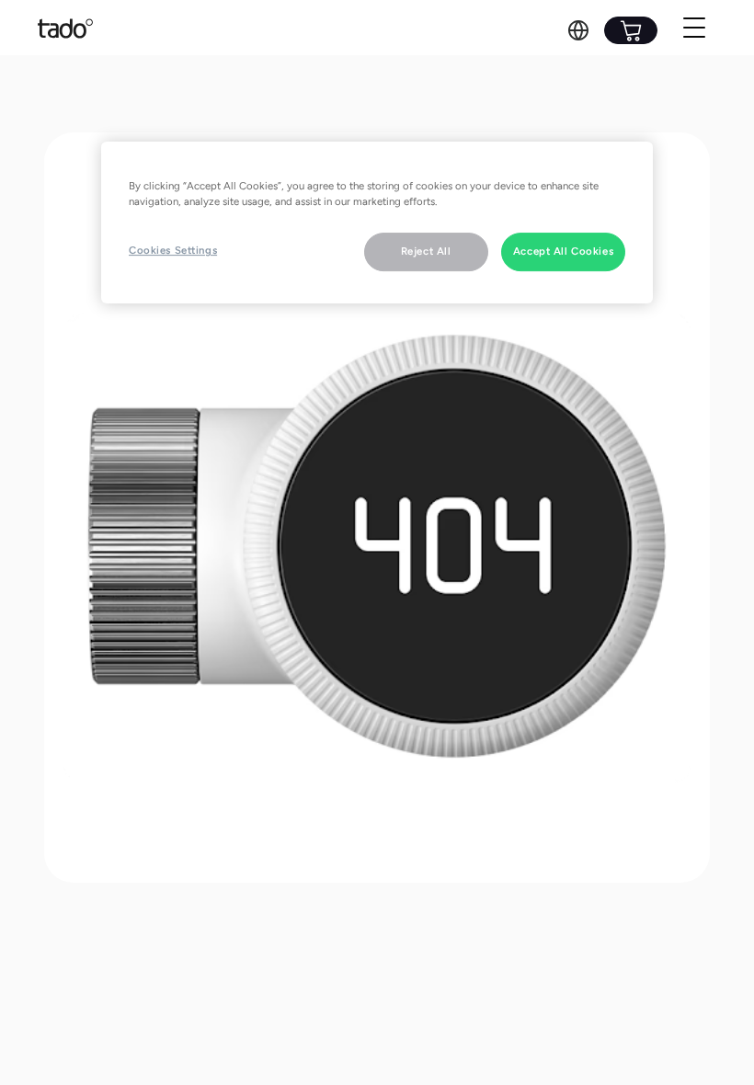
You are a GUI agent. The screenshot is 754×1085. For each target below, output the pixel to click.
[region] (377, 222)
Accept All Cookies (563, 251)
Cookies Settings (173, 250)
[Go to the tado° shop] (630, 30)
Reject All (426, 251)
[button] (578, 30)
